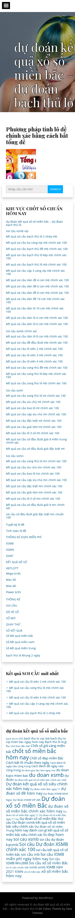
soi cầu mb (30, 854)
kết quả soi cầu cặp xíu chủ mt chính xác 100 (36, 414)
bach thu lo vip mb (37, 738)
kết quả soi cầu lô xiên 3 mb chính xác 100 (34, 355)
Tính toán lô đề (16, 531)
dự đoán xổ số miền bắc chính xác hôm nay (37, 808)
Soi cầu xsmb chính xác (21, 331)
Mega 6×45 (13, 573)
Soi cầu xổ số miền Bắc (48, 863)
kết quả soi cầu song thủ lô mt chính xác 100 (36, 396)
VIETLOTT (12, 568)
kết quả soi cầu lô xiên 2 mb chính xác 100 (34, 349)
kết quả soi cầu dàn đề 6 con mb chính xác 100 (37, 286)
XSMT (9, 556)
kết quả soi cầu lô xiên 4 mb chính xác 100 (34, 361)
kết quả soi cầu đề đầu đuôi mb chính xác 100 (37, 342)
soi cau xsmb (26, 839)
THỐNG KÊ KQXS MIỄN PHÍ (23, 537)
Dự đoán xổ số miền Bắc (35, 802)
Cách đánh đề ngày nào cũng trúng (34, 768)
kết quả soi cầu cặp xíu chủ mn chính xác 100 (36, 480)
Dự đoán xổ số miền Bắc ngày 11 (36, 813)
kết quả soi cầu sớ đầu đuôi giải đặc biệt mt (35, 449)
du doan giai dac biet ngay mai (38, 770)
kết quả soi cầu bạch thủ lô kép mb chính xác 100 (36, 256)
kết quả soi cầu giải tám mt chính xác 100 (33, 427)
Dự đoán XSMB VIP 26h (27, 800)
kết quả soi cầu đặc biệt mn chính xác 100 (34, 486)
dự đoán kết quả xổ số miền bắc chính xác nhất (40, 780)
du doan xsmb (46, 774)
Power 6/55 (13, 592)
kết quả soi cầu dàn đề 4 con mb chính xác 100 (37, 280)
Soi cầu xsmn (15, 456)
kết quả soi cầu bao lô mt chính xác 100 (32, 408)
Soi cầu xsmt (14, 390)
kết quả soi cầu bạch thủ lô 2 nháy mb (31, 236)
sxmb (41, 867)
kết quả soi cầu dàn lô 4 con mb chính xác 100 (37, 318)
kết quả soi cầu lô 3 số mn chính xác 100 (33, 498)
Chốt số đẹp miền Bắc (46, 758)
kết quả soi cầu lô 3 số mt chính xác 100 (32, 433)
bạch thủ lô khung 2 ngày (23, 655)
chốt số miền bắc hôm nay (31, 754)
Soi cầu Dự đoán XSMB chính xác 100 (37, 847)
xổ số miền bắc (32, 872)
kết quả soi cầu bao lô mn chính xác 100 (33, 473)
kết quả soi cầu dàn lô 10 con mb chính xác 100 (35, 309)
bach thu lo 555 (14, 738)
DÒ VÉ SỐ (12, 612)
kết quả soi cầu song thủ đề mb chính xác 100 (36, 367)
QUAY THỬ (13, 624)
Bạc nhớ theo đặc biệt (18, 746)
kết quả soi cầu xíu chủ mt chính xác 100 (33, 402)
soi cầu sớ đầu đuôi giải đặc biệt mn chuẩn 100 (35, 515)
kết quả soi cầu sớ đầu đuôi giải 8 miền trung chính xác (36, 440)
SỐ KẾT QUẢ (14, 630)
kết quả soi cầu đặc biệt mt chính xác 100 (33, 421)
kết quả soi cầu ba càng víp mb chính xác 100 (36, 243)
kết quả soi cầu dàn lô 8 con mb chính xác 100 (37, 336)
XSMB (10, 543)
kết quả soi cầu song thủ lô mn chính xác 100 (36, 461)
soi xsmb (31, 867)
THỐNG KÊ (13, 599)
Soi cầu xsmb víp (17, 231)
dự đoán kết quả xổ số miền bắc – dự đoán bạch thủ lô (34, 223)
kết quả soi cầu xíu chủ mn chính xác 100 (33, 467)
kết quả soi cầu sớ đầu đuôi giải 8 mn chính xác (35, 506)
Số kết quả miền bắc (19, 636)
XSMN (10, 550)
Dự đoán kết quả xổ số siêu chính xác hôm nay (36, 786)
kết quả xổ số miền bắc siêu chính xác (37, 832)
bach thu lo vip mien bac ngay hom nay (36, 740)
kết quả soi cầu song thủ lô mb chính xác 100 (36, 383)
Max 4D (11, 586)
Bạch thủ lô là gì (56, 742)
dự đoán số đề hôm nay (36, 791)
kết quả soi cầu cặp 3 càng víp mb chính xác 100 (35, 272)
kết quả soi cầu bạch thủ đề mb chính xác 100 (37, 249)
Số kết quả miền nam (20, 642)
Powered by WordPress (37, 898)
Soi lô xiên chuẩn (15, 867)
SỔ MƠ (10, 618)
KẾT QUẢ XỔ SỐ (16, 562)
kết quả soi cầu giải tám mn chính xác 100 (34, 492)
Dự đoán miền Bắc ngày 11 (45, 789)
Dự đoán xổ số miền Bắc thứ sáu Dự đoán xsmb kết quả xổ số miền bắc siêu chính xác (35, 822)
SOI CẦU (11, 605)
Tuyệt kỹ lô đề (15, 524)
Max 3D (11, 580)
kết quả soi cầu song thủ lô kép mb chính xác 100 (36, 375)
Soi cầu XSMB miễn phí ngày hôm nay (35, 856)
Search (55, 189)
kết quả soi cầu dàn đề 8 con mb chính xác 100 (37, 293)
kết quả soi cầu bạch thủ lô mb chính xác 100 (36, 264)
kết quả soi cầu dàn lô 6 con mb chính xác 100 (37, 324)
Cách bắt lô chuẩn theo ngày (27, 762)
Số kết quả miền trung (21, 648)
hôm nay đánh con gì (31, 830)
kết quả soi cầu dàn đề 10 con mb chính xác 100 (35, 300)
